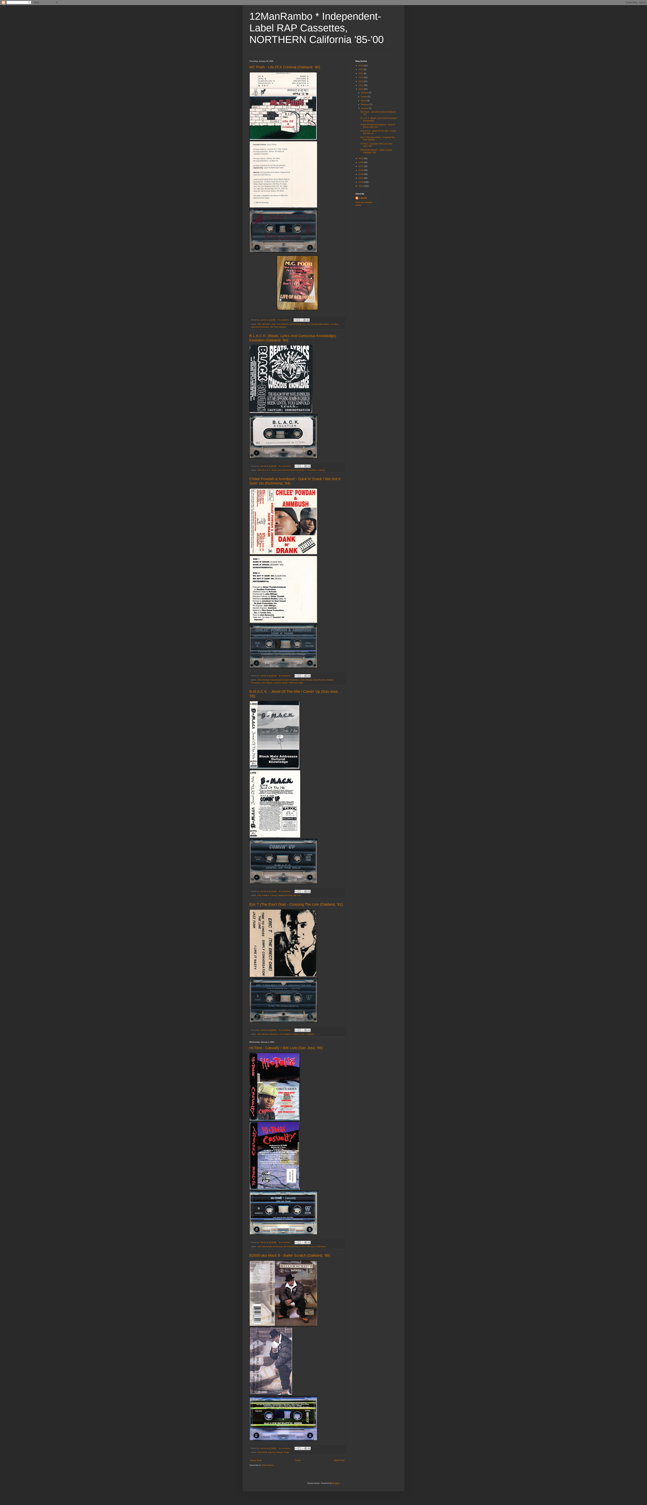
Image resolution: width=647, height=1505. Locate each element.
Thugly (286, 1452)
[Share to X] (301, 320)
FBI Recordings (295, 324)
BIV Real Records (291, 1247)
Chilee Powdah (306, 680)
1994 (259, 470)
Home (298, 1460)
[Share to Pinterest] (308, 320)
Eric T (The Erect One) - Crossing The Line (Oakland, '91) (296, 904)
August (364, 96)
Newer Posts (256, 1460)
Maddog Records (285, 895)
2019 (361, 158)
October (365, 93)
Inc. (304, 324)
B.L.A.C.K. (266, 470)
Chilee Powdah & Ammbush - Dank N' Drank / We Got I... (378, 125)
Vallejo (300, 683)
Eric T (303, 1034)
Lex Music (334, 324)
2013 (361, 182)
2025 (361, 69)
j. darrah (363, 198)
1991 (259, 1034)
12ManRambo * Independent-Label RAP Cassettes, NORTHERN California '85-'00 (316, 28)
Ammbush (266, 680)
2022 (361, 81)
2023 (361, 77)
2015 (361, 174)
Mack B (271, 1452)
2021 (361, 85)
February (365, 104)
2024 (361, 73)
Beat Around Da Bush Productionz (285, 680)
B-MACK (265, 895)
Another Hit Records (274, 1247)
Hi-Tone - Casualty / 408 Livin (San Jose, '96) (286, 1048)
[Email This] (295, 320)
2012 (361, 186)
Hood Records (319, 680)
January (365, 108)
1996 (259, 1247)
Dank (273, 324)
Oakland (282, 327)
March (364, 101)
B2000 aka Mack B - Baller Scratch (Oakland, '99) (289, 1255)
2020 (361, 89)
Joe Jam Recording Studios (318, 324)
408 (263, 1247)
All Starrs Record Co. (270, 1034)
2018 (361, 162)
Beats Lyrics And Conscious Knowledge (288, 470)
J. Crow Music (311, 470)
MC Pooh (274, 327)
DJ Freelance (285, 1034)
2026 (361, 65)
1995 (259, 895)
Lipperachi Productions (260, 327)
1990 (259, 324)
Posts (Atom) (267, 1465)
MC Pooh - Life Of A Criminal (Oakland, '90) (284, 67)
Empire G (296, 1034)
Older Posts (339, 1460)
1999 (259, 1452)
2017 (361, 166)
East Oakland (282, 324)
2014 (361, 178)
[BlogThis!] (298, 320)
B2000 (264, 1452)
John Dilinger (266, 683)
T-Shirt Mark (321, 1247)
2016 (361, 170)
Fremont (273, 895)
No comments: (284, 320)
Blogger (335, 1483)
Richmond (293, 683)
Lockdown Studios (280, 683)
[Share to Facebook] (304, 320)
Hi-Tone (302, 1247)
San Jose (297, 895)
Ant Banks (266, 324)
